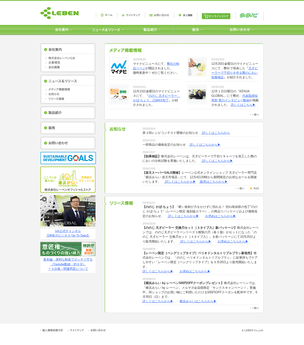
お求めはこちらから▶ (220, 216)
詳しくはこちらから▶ (205, 144)
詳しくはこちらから (215, 133)
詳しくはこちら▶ (243, 105)
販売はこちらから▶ (213, 181)
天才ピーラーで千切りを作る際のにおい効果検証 (234, 72)
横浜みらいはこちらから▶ (198, 301)
